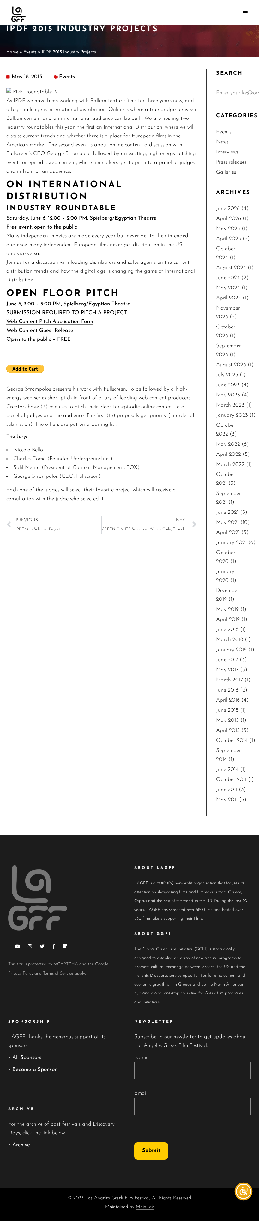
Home (12, 52)
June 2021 (227, 512)
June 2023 (228, 385)
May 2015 (227, 720)
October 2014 (232, 740)
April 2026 (228, 218)
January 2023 (232, 415)
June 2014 (227, 769)
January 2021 (231, 542)
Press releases (231, 162)
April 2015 (228, 730)
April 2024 (228, 298)
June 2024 (228, 278)
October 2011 (231, 779)
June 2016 (227, 690)
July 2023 (227, 375)
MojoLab (145, 1207)
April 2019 (228, 619)
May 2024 (228, 288)
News (222, 142)
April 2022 (228, 454)
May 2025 (228, 228)
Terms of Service (58, 973)
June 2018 (227, 629)
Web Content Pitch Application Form (49, 321)
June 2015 (227, 710)
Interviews (227, 152)
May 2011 (227, 799)
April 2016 (228, 700)
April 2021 (228, 532)
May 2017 (227, 670)
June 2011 (226, 789)
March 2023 (230, 405)
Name (141, 1057)
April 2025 (228, 238)
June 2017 (227, 660)
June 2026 (228, 208)
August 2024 (231, 267)
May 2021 (227, 522)
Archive (21, 1145)
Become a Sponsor (34, 1069)
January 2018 (231, 649)
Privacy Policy (20, 973)
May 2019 (227, 609)
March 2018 (229, 639)
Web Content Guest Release (39, 330)
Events (30, 52)
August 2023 (231, 364)
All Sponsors (26, 1057)
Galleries (226, 172)
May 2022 (228, 444)
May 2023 (228, 395)
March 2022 (230, 464)
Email (141, 1093)
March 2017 (229, 680)
